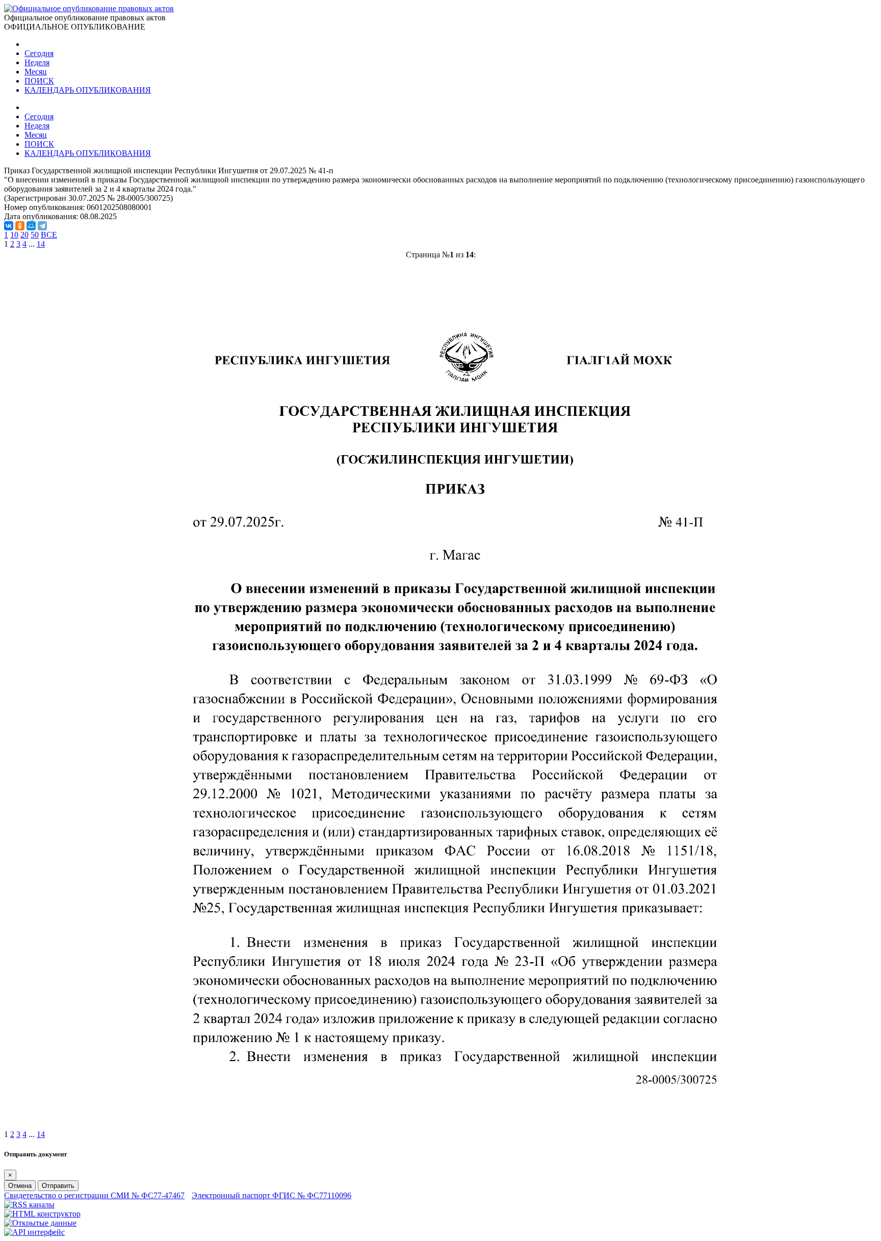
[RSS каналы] (29, 1204)
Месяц (35, 71)
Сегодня (39, 53)
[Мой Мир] (31, 225)
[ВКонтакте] (8, 225)
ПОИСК (39, 80)
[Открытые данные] (40, 1223)
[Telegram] (42, 225)
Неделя (36, 62)
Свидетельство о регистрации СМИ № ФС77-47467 (94, 1195)
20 (24, 234)
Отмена (20, 1186)
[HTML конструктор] (42, 1213)
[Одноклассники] (19, 225)
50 (35, 234)
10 (14, 234)
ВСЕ (49, 234)
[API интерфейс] (34, 1232)
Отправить (58, 1186)
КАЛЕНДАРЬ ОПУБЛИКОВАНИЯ (87, 90)
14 (41, 244)
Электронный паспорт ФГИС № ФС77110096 (271, 1195)
